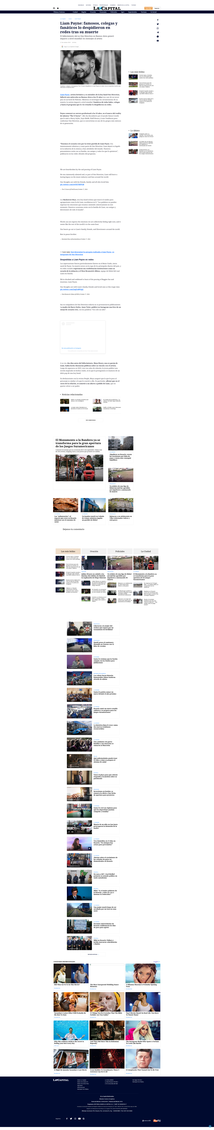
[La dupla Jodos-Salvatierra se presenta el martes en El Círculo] (74, 409)
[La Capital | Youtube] (79, 1118)
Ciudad (75, 12)
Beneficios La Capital (123, 5)
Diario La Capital (81, 1080)
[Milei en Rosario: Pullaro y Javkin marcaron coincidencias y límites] (93, 943)
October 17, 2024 (82, 189)
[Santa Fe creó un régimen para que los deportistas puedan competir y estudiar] (93, 811)
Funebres (113, 5)
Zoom (70, 18)
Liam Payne (78, 18)
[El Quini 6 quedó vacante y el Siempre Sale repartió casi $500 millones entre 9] (141, 92)
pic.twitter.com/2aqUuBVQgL (72, 289)
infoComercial (81, 1087)
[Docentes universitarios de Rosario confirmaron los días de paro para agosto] (93, 926)
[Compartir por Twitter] (157, 24)
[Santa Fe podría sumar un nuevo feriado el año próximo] (93, 695)
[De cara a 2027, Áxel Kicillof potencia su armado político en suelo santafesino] (93, 877)
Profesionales (104, 5)
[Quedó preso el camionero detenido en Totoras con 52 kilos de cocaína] (93, 645)
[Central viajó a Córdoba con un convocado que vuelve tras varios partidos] (141, 77)
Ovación (93, 12)
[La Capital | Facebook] (67, 1118)
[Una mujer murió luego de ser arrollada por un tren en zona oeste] (93, 910)
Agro (122, 12)
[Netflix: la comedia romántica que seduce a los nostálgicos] (74, 401)
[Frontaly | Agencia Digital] (156, 1120)
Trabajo (95, 5)
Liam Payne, (65, 95)
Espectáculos (132, 12)
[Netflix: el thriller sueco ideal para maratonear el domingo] (107, 409)
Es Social (154, 12)
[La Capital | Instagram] (75, 1118)
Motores (88, 5)
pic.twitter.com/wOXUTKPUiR (72, 184)
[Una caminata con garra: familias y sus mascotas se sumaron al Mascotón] (93, 744)
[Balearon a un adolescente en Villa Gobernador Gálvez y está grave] (120, 511)
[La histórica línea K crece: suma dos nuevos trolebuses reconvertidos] (93, 728)
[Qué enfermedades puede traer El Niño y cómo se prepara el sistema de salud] (93, 761)
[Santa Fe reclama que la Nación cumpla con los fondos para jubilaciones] (93, 662)
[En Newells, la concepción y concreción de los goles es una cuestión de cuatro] (94, 591)
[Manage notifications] (210, 1126)
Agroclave (80, 1085)
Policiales (114, 12)
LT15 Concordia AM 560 (111, 1083)
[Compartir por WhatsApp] (157, 28)
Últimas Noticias (59, 12)
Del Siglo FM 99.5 (137, 1080)
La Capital (63, 18)
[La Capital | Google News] (83, 1118)
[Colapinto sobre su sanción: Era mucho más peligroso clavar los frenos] (141, 135)
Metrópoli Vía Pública (83, 1089)
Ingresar (157, 8)
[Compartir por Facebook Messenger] (157, 36)
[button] (54, 8)
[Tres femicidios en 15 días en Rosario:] (93, 844)
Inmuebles (81, 5)
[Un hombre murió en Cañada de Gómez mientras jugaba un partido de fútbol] (93, 511)
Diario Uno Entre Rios (83, 1083)
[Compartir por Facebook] (157, 20)
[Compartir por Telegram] (157, 32)
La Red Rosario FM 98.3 (111, 1081)
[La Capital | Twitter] (71, 1118)
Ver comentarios (91, 420)
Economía (103, 12)
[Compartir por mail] (157, 40)
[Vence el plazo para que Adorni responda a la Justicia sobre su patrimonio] (93, 778)
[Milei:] (93, 893)
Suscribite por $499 (148, 8)
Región (84, 12)
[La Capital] (107, 8)
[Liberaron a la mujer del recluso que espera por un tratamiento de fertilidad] (119, 600)
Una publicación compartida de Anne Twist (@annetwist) (83, 351)
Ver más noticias (92, 954)
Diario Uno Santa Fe (82, 1081)
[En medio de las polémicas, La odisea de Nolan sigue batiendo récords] (107, 401)
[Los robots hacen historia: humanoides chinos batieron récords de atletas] (93, 678)
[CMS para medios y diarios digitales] (146, 1121)
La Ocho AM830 (109, 1080)
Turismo (133, 5)
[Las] (65, 511)
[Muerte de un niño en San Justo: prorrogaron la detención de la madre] (93, 827)
